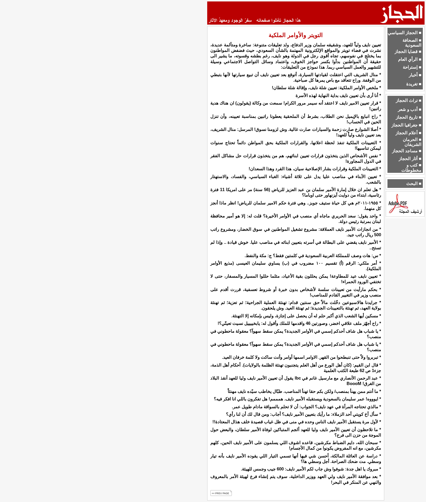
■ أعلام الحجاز (408, 133)
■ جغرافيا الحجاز (406, 125)
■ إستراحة (412, 67)
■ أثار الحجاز (410, 158)
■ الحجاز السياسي (404, 32)
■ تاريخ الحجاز (408, 117)
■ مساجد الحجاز (406, 151)
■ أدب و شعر (409, 109)
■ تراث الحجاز (408, 100)
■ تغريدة (413, 84)
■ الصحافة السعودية (412, 42)
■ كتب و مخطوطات (411, 167)
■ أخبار (415, 75)
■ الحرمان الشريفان (412, 142)
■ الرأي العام (409, 59)
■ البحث (413, 183)
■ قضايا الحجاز (408, 51)
